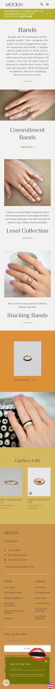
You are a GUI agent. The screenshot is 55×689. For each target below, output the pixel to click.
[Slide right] (31, 517)
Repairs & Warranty (13, 598)
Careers (8, 619)
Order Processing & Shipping (14, 612)
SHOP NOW (27, 147)
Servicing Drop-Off (17, 560)
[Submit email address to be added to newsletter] (44, 669)
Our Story (40, 588)
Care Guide (9, 588)
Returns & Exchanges (9, 604)
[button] (42, 4)
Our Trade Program (40, 617)
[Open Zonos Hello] (49, 683)
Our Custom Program (41, 610)
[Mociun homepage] (14, 4)
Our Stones (40, 598)
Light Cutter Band (39, 499)
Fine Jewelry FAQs (12, 593)
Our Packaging (42, 603)
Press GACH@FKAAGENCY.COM (20, 567)
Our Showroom (42, 593)
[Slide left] (24, 517)
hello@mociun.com (17, 555)
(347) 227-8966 (14, 550)
